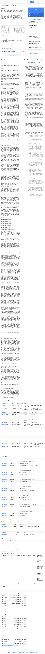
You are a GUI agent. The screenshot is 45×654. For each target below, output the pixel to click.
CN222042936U (4, 508)
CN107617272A (4, 424)
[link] (13, 39)
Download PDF (33, 13)
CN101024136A (4, 414)
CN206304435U (4, 486)
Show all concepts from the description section (10, 645)
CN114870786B (4, 446)
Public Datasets (21, 652)
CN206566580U (4, 497)
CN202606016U (4, 419)
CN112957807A (4, 465)
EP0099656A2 (4, 405)
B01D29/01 (5, 37)
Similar (31, 15)
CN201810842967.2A (5, 526)
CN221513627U (4, 499)
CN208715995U (4, 511)
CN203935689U (4, 463)
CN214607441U (4, 483)
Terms (27, 652)
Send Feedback (14, 652)
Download (36, 589)
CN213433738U (4, 472)
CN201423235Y (4, 416)
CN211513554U (4, 488)
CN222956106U (4, 495)
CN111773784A (4, 443)
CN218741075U (4, 492)
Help (36, 652)
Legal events (31, 52)
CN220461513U (4, 479)
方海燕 (40, 19)
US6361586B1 (4, 408)
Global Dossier (40, 54)
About (9, 652)
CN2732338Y (4, 412)
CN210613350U (4, 504)
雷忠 (33, 19)
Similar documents (37, 52)
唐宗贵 (35, 19)
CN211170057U (4, 470)
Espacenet (35, 54)
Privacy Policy (31, 652)
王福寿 (38, 19)
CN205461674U (4, 422)
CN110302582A (4, 467)
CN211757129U (4, 506)
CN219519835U (4, 474)
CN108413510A (4, 490)
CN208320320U (4, 481)
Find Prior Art (40, 13)
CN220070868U (4, 513)
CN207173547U (4, 515)
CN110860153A (4, 461)
